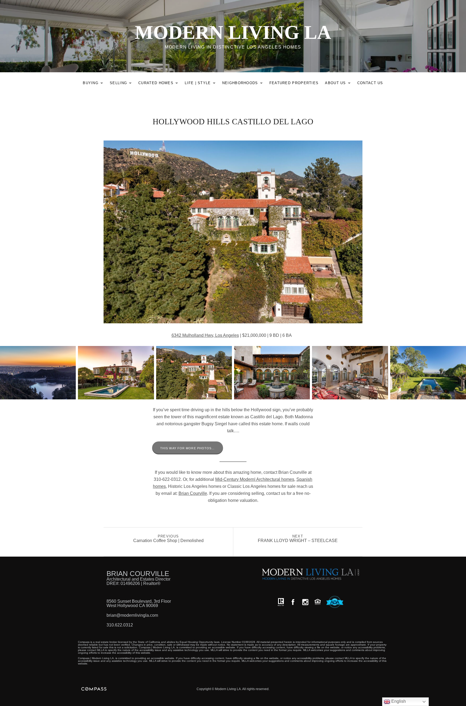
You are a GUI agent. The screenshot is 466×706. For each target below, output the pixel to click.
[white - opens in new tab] (305, 602)
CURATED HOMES (159, 84)
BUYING (94, 84)
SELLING (122, 84)
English (398, 701)
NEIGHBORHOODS (244, 84)
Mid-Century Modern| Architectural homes (254, 479)
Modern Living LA (233, 32)
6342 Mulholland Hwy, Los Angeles (205, 335)
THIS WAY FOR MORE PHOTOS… (187, 448)
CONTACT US (370, 83)
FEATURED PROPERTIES (294, 83)
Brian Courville (193, 493)
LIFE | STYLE (201, 84)
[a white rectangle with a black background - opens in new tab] (293, 602)
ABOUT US (339, 84)
